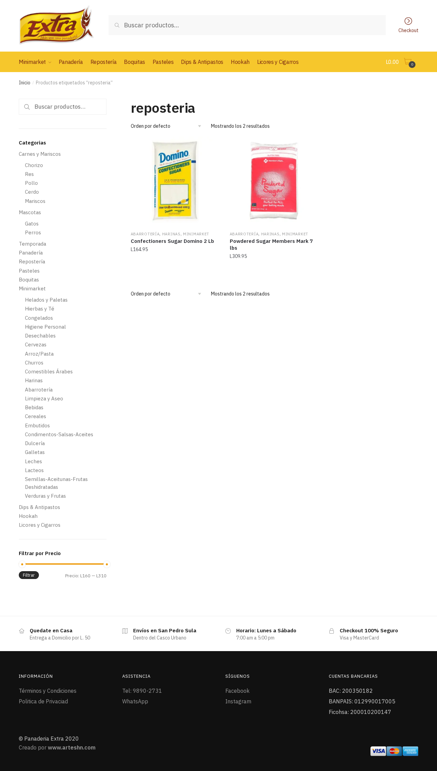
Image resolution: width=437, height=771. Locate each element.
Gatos (32, 223)
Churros (34, 362)
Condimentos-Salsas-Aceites (59, 434)
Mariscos (35, 201)
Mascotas (30, 212)
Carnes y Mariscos (40, 154)
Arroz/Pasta (39, 353)
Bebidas (34, 407)
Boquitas (29, 279)
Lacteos (34, 470)
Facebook (237, 690)
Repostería (32, 261)
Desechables (40, 335)
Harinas (171, 234)
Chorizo (34, 165)
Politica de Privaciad (43, 701)
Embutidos (37, 425)
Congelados (39, 318)
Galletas (35, 452)
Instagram (238, 701)
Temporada (32, 243)
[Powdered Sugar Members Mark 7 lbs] (274, 181)
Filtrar (29, 575)
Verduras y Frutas (45, 496)
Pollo (31, 183)
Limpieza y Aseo (44, 398)
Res (29, 174)
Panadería (31, 252)
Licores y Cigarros (39, 525)
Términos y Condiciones (47, 690)
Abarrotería (145, 234)
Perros (33, 232)
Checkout (408, 30)
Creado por (57, 747)
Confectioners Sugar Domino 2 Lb (172, 241)
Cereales (35, 416)
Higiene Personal (45, 326)
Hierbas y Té (39, 308)
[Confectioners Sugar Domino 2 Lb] (175, 181)
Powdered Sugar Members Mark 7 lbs (271, 244)
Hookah (28, 516)
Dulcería (35, 443)
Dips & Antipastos (39, 507)
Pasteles (29, 270)
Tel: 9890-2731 (142, 690)
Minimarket (196, 234)
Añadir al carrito (175, 271)
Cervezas (35, 344)
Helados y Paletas (46, 300)
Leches (33, 461)
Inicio (24, 83)
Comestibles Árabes (49, 371)
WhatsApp (135, 701)
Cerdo (32, 192)
